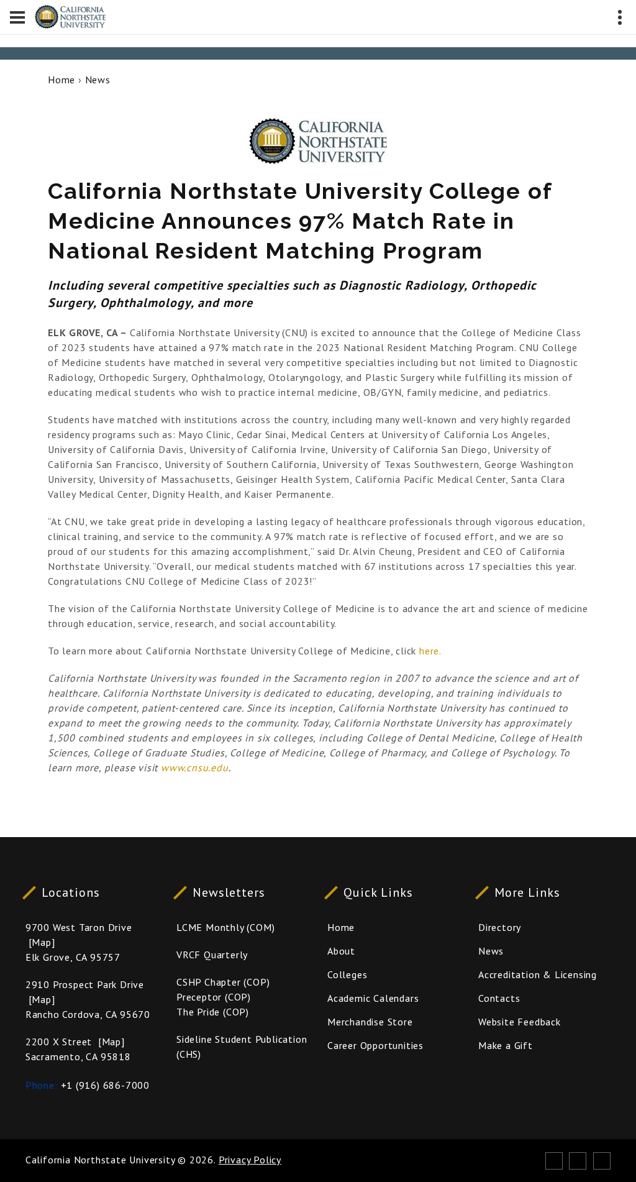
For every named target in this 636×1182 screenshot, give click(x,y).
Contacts (499, 998)
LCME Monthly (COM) (225, 927)
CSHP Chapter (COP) (223, 982)
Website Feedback (519, 1021)
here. (429, 650)
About (341, 951)
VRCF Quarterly (212, 954)
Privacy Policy (250, 1159)
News (98, 79)
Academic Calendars (373, 998)
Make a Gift (505, 1045)
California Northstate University (100, 1159)
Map (41, 942)
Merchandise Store (370, 1021)
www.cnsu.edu (195, 767)
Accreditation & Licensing (537, 974)
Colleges (347, 974)
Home (61, 79)
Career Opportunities (375, 1045)
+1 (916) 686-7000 (105, 1085)
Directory (499, 927)
